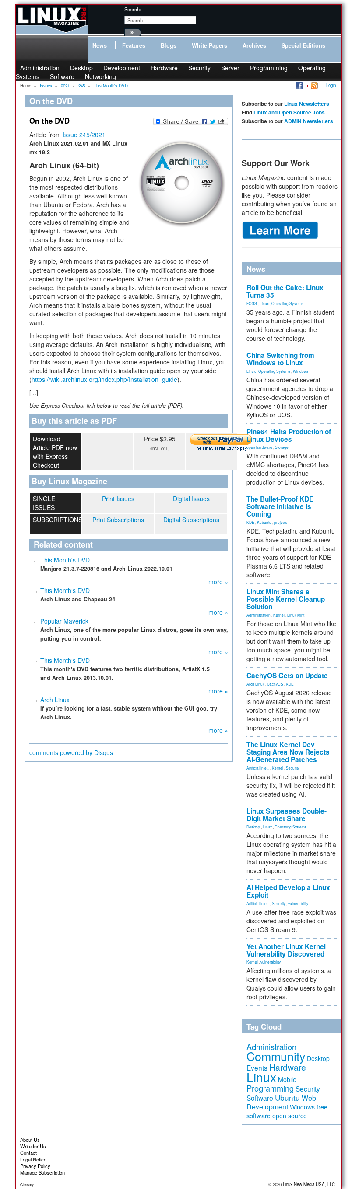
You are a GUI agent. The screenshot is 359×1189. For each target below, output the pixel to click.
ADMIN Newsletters (308, 121)
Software (62, 76)
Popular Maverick (64, 621)
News (99, 45)
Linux (264, 303)
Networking (100, 76)
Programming (269, 67)
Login (331, 85)
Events (256, 1067)
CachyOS (275, 683)
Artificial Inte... (257, 767)
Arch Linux (55, 699)
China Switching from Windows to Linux (280, 358)
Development (121, 67)
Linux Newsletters (306, 103)
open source (289, 1115)
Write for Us (33, 1146)
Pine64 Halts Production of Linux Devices (288, 435)
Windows (300, 371)
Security (199, 67)
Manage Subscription (42, 1172)
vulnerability (298, 903)
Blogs (168, 45)
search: (132, 9)
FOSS (251, 303)
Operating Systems (287, 303)
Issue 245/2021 (84, 134)
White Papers (209, 45)
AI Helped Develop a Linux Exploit (288, 891)
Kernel (279, 614)
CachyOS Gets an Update (287, 675)
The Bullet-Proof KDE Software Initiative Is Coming (279, 506)
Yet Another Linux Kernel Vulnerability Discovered (286, 950)
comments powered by (71, 752)
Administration (258, 614)
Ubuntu (287, 1097)
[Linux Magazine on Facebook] (298, 85)
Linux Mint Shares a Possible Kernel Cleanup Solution (285, 599)
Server (230, 67)
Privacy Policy (35, 1165)
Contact (28, 1152)
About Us (30, 1139)
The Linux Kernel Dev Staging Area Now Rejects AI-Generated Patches (288, 752)
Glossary (27, 1184)
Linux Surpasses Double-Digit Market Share (286, 814)
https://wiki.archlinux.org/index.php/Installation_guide (104, 379)
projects (280, 522)
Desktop (253, 826)
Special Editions (303, 45)
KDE (250, 522)
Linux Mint (295, 614)
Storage (282, 447)
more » (218, 581)
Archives (254, 45)
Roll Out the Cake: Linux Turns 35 (285, 291)
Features (133, 45)
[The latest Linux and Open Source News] (314, 85)
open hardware (259, 447)
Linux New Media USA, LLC (309, 1184)
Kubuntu (264, 522)
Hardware (164, 67)
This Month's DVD (65, 559)
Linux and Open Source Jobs (289, 112)
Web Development (281, 1102)
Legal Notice (33, 1159)
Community (275, 1055)
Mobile (287, 1079)
